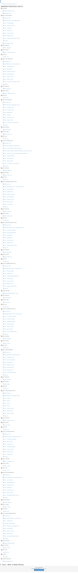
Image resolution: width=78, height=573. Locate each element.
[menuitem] (0, 2)
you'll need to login (43, 568)
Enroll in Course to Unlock (39, 570)
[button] (0, 0)
